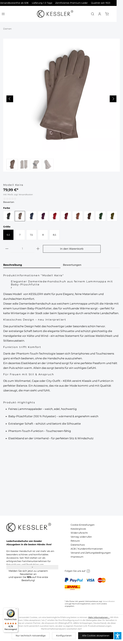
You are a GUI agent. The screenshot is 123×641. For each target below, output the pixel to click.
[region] (61, 105)
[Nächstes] (113, 98)
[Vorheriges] (9, 98)
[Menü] (3, 14)
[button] (117, 635)
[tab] (31, 265)
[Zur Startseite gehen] (55, 14)
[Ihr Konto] (99, 14)
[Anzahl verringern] (7, 249)
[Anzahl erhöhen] (38, 249)
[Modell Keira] (61, 96)
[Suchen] (92, 14)
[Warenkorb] (106, 14)
